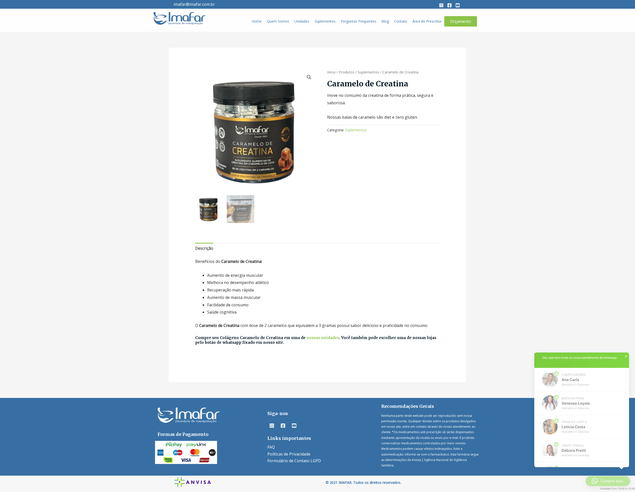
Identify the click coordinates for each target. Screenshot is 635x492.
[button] (441, 5)
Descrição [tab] (204, 248)
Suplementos (325, 21)
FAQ (271, 447)
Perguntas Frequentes (358, 21)
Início (331, 72)
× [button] (626, 356)
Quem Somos (278, 21)
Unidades (301, 21)
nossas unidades (323, 337)
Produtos (346, 72)
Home (257, 21)
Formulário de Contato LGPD (294, 460)
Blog (385, 21)
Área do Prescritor (427, 21)
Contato (400, 21)
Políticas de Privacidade (288, 454)
